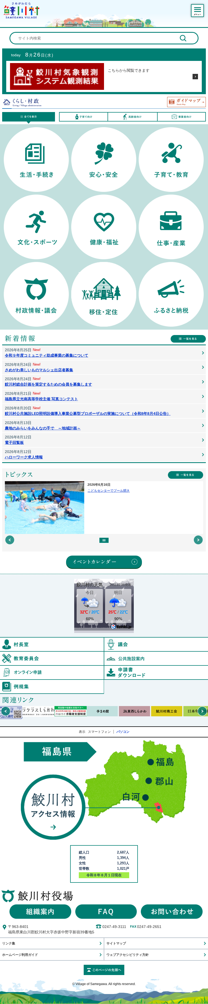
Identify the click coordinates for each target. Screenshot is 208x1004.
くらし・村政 (21, 102)
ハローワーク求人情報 (24, 457)
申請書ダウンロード (156, 672)
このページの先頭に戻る (104, 970)
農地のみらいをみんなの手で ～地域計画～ (43, 428)
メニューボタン (197, 10)
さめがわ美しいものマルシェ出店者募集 (39, 370)
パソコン (122, 732)
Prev (10, 540)
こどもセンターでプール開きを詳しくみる (104, 507)
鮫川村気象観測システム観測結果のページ (195, 76)
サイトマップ (116, 943)
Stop (104, 540)
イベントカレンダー (104, 562)
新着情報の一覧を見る (188, 339)
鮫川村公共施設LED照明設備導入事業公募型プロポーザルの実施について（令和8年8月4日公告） (88, 413)
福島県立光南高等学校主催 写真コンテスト (41, 399)
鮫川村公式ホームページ (21, 10)
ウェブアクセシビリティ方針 (127, 954)
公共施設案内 (156, 658)
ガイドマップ (186, 102)
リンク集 (8, 943)
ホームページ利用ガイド (20, 954)
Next (198, 540)
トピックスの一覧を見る (185, 475)
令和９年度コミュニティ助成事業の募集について (46, 355)
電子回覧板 (14, 442)
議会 (156, 644)
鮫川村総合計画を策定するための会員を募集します (48, 384)
